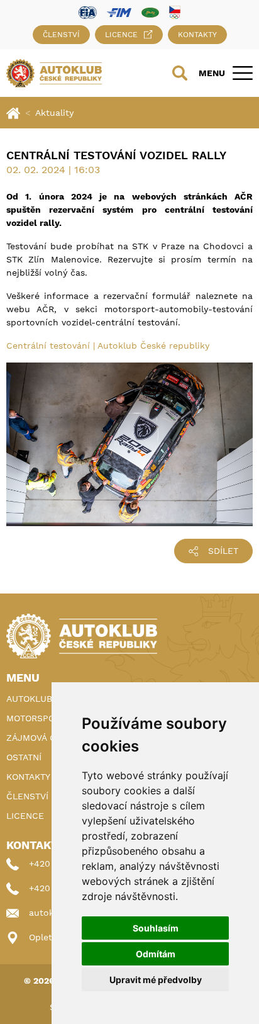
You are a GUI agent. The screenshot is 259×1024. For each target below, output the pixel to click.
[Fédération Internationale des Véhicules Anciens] (150, 11)
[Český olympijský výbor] (174, 12)
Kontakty (197, 34)
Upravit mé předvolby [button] (155, 979)
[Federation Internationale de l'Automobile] (88, 11)
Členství (61, 34)
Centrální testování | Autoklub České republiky (107, 345)
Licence (121, 34)
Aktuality (54, 113)
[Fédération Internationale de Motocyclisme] (119, 11)
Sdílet (223, 551)
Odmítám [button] (155, 953)
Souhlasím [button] (156, 928)
